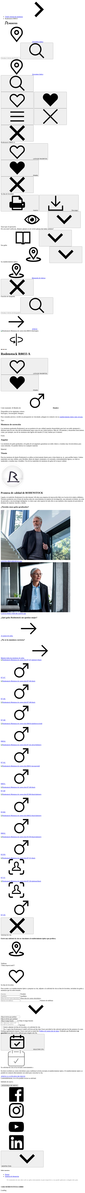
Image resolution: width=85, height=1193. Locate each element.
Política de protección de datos (49, 1031)
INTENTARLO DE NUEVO (10, 1085)
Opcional (22, 1025)
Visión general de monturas (14, 17)
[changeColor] (1, 349)
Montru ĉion (7, 1166)
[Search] (17, 83)
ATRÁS (34, 329)
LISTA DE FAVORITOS (40, 373)
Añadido (35, 390)
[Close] (50, 116)
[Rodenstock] (11, 24)
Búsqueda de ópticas (38, 278)
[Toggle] (64, 219)
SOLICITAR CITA (38, 1049)
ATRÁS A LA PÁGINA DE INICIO (13, 1076)
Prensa (7, 1174)
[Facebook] (16, 1102)
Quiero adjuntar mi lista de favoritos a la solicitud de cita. (21, 1027)
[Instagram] (16, 1118)
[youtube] (16, 1134)
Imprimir (35, 210)
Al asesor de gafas (7, 636)
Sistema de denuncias (12, 1176)
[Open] (17, 100)
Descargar (74, 210)
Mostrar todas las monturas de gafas (13, 658)
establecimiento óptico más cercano (71, 417)
